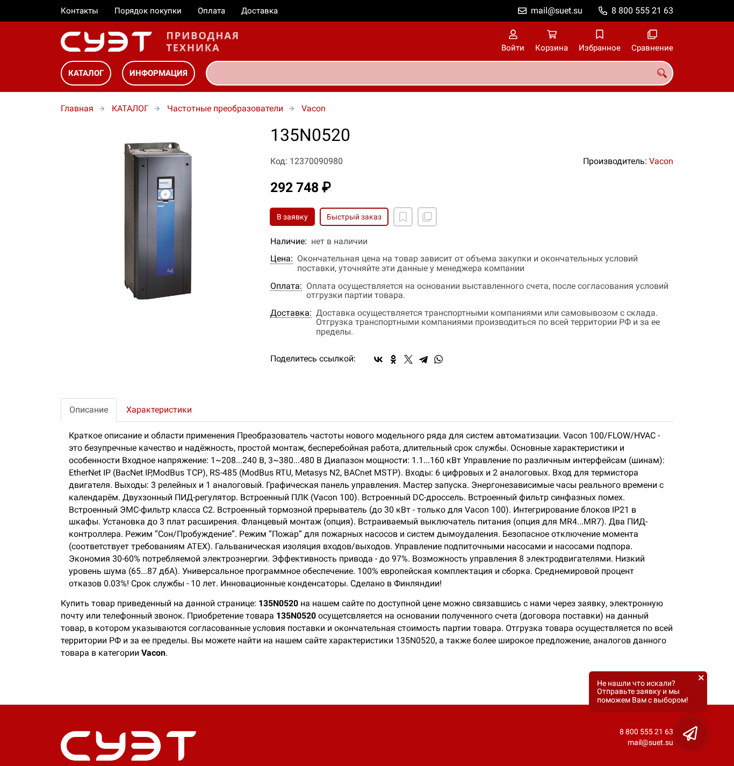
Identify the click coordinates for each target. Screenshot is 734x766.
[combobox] (439, 73)
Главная (77, 108)
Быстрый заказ (354, 216)
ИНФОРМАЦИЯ (158, 73)
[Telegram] (423, 359)
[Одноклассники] (393, 359)
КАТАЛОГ (86, 73)
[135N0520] (157, 223)
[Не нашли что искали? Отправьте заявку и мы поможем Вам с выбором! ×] (691, 734)
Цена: (281, 259)
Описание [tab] (88, 410)
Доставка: (291, 313)
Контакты (79, 11)
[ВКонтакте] (378, 359)
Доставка (259, 11)
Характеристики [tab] (159, 410)
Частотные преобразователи (225, 108)
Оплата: (286, 286)
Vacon (313, 108)
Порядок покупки (148, 11)
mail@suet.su (556, 10)
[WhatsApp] (438, 359)
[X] (408, 359)
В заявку (292, 216)
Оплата (211, 11)
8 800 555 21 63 (642, 10)
